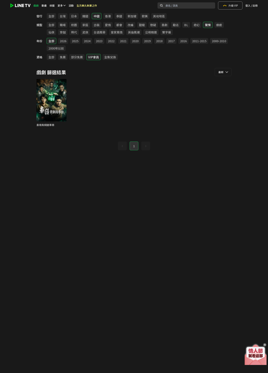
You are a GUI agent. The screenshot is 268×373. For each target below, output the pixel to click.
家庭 (85, 25)
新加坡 (132, 16)
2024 (87, 41)
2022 (111, 41)
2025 (75, 41)
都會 (119, 25)
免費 (63, 57)
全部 (51, 16)
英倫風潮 (134, 32)
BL (186, 25)
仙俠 (51, 32)
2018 (159, 41)
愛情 (108, 25)
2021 (123, 41)
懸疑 (153, 25)
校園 (74, 25)
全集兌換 (110, 57)
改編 (130, 25)
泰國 (119, 16)
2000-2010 (219, 41)
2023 (99, 41)
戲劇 (36, 5)
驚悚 (208, 25)
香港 (108, 16)
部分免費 (77, 57)
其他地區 (159, 16)
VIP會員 (93, 57)
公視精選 (151, 32)
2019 (147, 41)
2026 (63, 41)
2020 (135, 41)
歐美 (145, 16)
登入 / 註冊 (251, 5)
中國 (97, 16)
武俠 (85, 32)
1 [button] (134, 146)
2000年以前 (56, 48)
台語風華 (99, 32)
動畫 (44, 5)
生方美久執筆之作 (87, 5)
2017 (171, 41)
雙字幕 (166, 32)
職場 (63, 25)
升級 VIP (233, 5)
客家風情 (117, 32)
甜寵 (142, 25)
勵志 (176, 25)
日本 (74, 16)
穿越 (63, 32)
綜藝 (52, 5)
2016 (183, 41)
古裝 (97, 25)
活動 (71, 5)
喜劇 (164, 25)
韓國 (85, 16)
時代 (74, 32)
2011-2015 (199, 41)
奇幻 (196, 25)
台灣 (63, 16)
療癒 (219, 25)
